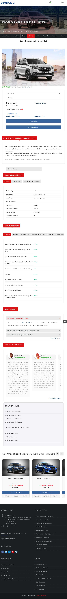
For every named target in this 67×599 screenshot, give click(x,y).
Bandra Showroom (42, 530)
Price (23, 36)
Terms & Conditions (9, 579)
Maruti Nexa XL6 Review (14, 422)
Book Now (6, 36)
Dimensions (25, 234)
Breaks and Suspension (32, 181)
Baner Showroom (41, 544)
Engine (7, 181)
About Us (5, 572)
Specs (31, 36)
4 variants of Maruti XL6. (22, 323)
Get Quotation (33, 121)
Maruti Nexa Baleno (13, 433)
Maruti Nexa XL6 (15, 479)
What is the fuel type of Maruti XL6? (21, 335)
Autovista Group (41, 595)
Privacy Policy (40, 589)
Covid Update (40, 582)
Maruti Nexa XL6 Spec (14, 415)
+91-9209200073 (10, 538)
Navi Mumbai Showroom (44, 523)
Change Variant (12, 169)
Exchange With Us (42, 568)
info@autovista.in (10, 526)
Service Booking (41, 564)
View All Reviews (54, 398)
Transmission (16, 181)
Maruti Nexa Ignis (12, 440)
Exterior (7, 234)
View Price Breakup (41, 103)
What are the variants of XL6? (19, 318)
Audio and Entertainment (56, 234)
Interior (15, 234)
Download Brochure (33, 127)
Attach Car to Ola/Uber (43, 578)
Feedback (6, 568)
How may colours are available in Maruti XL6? (24, 330)
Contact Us (6, 575)
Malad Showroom (41, 527)
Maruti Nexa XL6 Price (14, 411)
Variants (46, 36)
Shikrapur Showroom (42, 537)
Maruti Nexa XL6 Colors (14, 419)
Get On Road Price (16, 492)
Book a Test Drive (8, 564)
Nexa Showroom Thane (43, 520)
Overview (16, 36)
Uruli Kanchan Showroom (44, 541)
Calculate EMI (12, 113)
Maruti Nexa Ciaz (12, 437)
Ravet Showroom (41, 548)
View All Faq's (55, 338)
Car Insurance (40, 585)
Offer (38, 36)
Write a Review (28, 87)
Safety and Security (38, 234)
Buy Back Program (42, 571)
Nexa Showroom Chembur (44, 516)
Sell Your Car (40, 575)
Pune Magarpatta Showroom (45, 534)
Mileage (54, 36)
